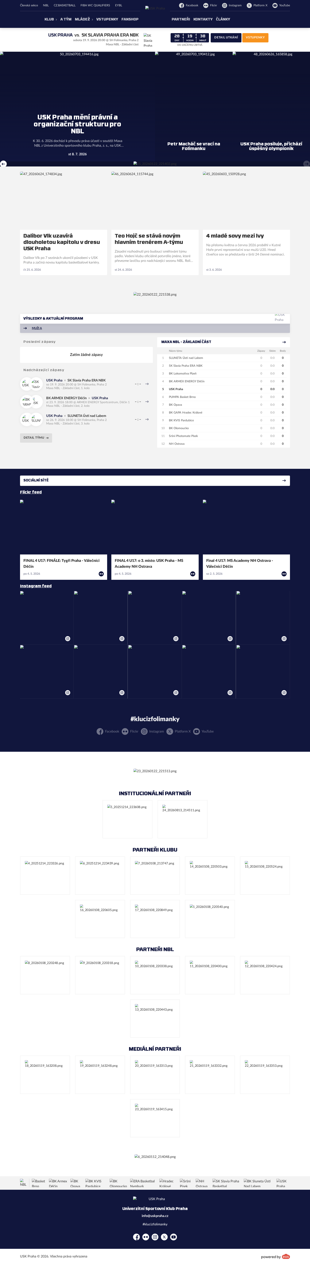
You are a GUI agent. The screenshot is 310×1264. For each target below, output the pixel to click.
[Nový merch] (155, 163)
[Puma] (210, 919)
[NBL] (23, 1183)
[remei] (210, 875)
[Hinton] (155, 875)
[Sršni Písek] (186, 1183)
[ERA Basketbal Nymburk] (143, 1183)
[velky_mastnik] (265, 875)
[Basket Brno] (39, 1183)
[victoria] (127, 819)
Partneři (181, 19)
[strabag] (100, 875)
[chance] (155, 975)
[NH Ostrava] (203, 1183)
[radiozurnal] (265, 1075)
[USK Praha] (283, 1183)
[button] (3, 164)
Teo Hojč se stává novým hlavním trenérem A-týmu (149, 239)
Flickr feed (31, 493)
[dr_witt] (265, 975)
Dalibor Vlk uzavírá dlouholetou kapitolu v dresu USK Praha (61, 242)
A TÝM (65, 19)
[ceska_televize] (155, 1018)
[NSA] (183, 819)
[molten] (210, 975)
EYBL (118, 5)
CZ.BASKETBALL (64, 5)
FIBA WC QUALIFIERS (95, 5)
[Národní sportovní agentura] (155, 1156)
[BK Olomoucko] (118, 1183)
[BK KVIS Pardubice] (96, 1183)
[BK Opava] (76, 1183)
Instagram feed (36, 586)
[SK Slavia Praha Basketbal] (227, 1183)
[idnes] (210, 1075)
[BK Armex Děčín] (58, 1183)
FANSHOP (130, 19)
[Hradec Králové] (168, 1183)
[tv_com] (100, 1075)
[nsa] (155, 919)
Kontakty (203, 19)
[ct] (45, 1075)
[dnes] (155, 1118)
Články (223, 19)
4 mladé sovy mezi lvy (235, 236)
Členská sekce (29, 5)
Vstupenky (107, 19)
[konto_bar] (155, 1075)
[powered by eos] (275, 1256)
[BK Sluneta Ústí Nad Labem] (259, 1183)
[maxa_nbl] (45, 975)
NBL (46, 5)
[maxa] (100, 975)
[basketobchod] (45, 875)
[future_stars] (100, 919)
